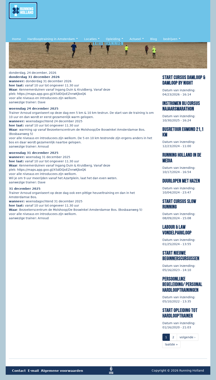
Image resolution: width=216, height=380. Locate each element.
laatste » (171, 344)
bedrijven (170, 39)
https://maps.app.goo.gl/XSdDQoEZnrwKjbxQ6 (52, 93)
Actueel (136, 39)
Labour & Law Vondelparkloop (177, 230)
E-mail (33, 371)
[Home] (24, 10)
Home (16, 39)
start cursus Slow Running (179, 204)
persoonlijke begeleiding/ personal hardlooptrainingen (182, 284)
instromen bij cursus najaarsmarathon (181, 106)
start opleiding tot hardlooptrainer (179, 313)
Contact (19, 371)
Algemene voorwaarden (62, 371)
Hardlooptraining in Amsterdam (51, 39)
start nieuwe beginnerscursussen (180, 256)
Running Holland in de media (181, 158)
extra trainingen (108, 44)
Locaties (90, 39)
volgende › (188, 337)
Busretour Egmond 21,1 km (183, 132)
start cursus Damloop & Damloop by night (183, 80)
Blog (153, 39)
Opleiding (113, 39)
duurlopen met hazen (181, 181)
